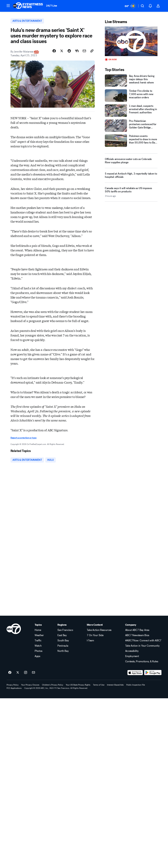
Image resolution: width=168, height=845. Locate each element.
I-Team (90, 640)
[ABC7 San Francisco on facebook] (10, 672)
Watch (38, 645)
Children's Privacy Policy (52, 685)
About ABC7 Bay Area (137, 630)
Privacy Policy (13, 685)
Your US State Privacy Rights (78, 685)
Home (38, 630)
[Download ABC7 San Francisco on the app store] (135, 672)
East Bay (62, 635)
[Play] (131, 41)
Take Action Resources (99, 630)
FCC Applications (14, 688)
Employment (132, 656)
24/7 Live (51, 5)
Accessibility (132, 651)
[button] (8, 5)
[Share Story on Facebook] (54, 51)
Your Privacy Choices (30, 685)
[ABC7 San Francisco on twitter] (17, 672)
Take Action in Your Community (142, 645)
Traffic (38, 640)
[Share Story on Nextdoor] (77, 51)
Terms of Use (98, 685)
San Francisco (65, 630)
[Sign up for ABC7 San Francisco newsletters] (33, 672)
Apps (37, 656)
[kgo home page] (14, 629)
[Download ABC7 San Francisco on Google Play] (152, 672)
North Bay (63, 651)
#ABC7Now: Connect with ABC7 (143, 640)
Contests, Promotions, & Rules (141, 661)
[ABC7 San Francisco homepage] (28, 5)
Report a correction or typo (23, 437)
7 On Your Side (95, 635)
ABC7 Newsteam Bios (137, 635)
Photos (38, 651)
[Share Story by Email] (84, 51)
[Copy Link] (92, 51)
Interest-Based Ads (115, 685)
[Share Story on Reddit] (69, 51)
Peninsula (62, 645)
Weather (39, 635)
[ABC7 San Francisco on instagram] (25, 672)
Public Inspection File (135, 685)
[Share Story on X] (61, 51)
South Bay (63, 640)
